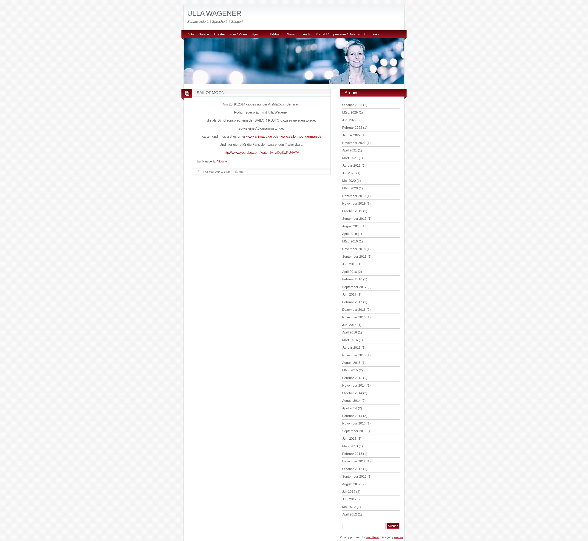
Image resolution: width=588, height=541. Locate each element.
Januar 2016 (351, 347)
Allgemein (223, 161)
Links (375, 34)
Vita (191, 34)
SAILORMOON (211, 92)
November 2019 (354, 203)
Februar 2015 (352, 378)
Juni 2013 (349, 438)
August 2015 (351, 362)
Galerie (203, 34)
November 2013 (354, 423)
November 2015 (354, 355)
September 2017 (354, 287)
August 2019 (351, 226)
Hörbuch (276, 34)
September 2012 (354, 476)
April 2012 (349, 514)
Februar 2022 (352, 127)
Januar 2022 (351, 135)
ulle (241, 171)
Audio (307, 34)
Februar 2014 (352, 416)
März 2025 (350, 112)
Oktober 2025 (352, 105)
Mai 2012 (349, 507)
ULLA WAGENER (214, 13)
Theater (219, 34)
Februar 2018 (352, 279)
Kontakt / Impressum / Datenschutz (341, 34)
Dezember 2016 (354, 309)
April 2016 (349, 332)
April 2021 (349, 150)
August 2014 (351, 400)
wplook (398, 537)
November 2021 (354, 143)
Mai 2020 (349, 180)
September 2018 (354, 256)
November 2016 (354, 317)
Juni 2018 (349, 264)
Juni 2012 (349, 499)
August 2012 (351, 484)
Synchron (258, 34)
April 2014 (349, 408)
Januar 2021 (351, 165)
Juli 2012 (348, 491)
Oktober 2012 (352, 469)
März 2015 (350, 370)
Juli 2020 (348, 173)
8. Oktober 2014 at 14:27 (216, 171)
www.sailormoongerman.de (300, 136)
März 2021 (350, 158)
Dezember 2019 (354, 196)
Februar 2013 (352, 454)
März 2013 (350, 446)
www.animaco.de (259, 136)
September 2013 (354, 431)
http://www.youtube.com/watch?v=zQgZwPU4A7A (261, 152)
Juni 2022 (349, 120)
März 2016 (350, 340)
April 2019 (349, 234)
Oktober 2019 (352, 211)
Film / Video (238, 34)
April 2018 (349, 271)
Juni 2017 (349, 294)
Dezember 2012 (354, 461)
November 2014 (354, 385)
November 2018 (354, 249)
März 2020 (350, 188)
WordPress (372, 537)
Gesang (292, 34)
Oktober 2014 (352, 393)
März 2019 (350, 241)
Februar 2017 (352, 302)
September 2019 (354, 218)
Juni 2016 (349, 325)
